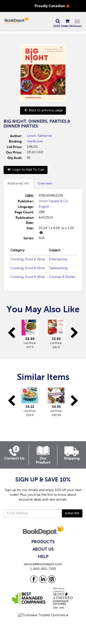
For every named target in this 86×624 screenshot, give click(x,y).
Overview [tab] (45, 183)
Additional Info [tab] (18, 183)
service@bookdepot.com (43, 564)
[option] (29, 334)
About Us (43, 549)
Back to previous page (45, 110)
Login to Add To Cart (27, 170)
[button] (57, 21)
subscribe (72, 513)
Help (43, 557)
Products (43, 542)
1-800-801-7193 (43, 569)
